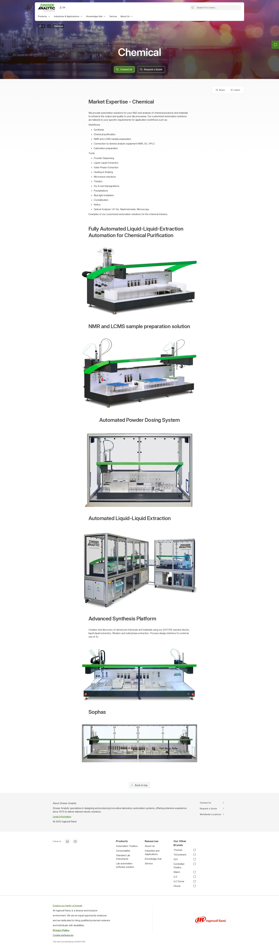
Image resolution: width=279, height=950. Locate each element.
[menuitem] (44, 16)
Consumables (123, 850)
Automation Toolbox (127, 846)
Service (149, 863)
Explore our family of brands (67, 905)
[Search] (192, 7)
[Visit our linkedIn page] (67, 841)
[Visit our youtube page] (75, 841)
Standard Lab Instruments (123, 857)
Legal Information (62, 816)
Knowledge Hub (153, 858)
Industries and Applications (152, 852)
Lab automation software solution (125, 865)
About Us (150, 846)
